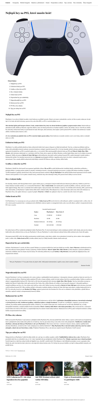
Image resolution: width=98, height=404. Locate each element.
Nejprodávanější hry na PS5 (18, 100)
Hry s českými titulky (16, 92)
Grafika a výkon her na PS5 (18, 89)
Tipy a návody (68, 2)
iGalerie (8, 2)
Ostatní (47, 2)
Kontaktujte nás (21, 350)
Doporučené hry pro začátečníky (19, 97)
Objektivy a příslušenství (37, 2)
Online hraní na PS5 (16, 94)
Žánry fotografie (87, 2)
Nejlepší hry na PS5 (16, 83)
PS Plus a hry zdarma (16, 105)
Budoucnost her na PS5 (17, 103)
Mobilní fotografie (25, 2)
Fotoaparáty (16, 2)
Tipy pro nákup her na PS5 (18, 108)
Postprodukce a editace (57, 2)
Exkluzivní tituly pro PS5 (18, 86)
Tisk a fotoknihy (77, 2)
